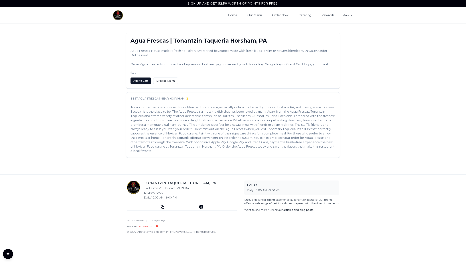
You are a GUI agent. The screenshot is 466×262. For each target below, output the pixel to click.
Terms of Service (135, 220)
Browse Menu (165, 80)
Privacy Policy (157, 220)
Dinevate (143, 226)
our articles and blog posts (295, 210)
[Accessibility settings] (8, 254)
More (346, 15)
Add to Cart (140, 80)
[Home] (118, 15)
